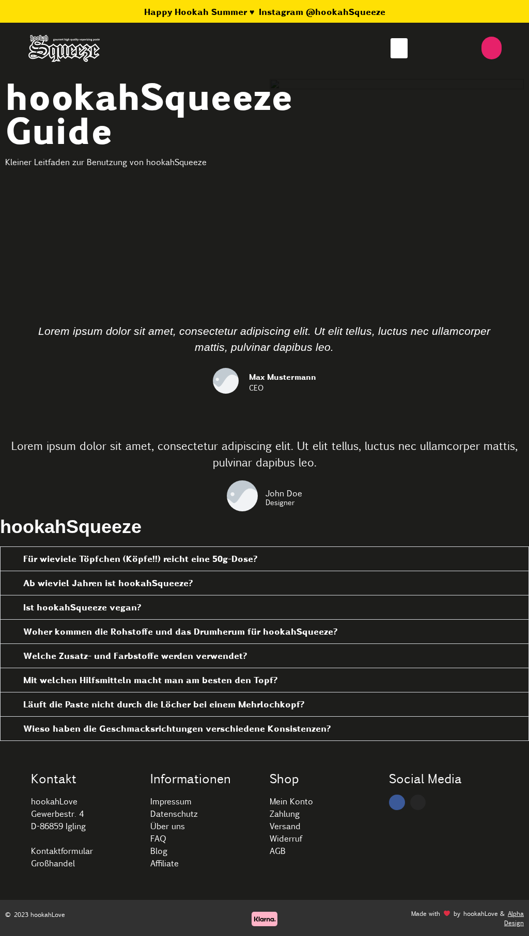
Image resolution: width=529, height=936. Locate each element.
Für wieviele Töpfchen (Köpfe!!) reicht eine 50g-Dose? (140, 558)
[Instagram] (418, 803)
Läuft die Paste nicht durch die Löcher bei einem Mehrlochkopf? (163, 704)
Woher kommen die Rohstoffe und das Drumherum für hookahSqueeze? (180, 631)
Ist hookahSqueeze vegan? (82, 607)
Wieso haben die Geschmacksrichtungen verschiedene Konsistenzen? (177, 728)
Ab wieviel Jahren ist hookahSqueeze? (108, 583)
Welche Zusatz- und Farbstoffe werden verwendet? (135, 655)
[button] (399, 48)
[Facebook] (397, 803)
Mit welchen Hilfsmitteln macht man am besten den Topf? (150, 680)
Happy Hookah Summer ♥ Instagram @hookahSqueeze (264, 12)
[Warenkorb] (491, 48)
